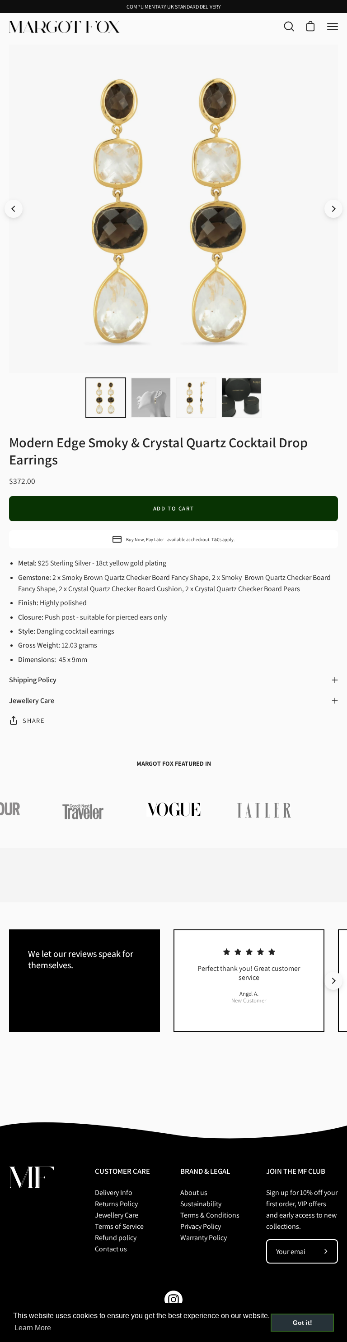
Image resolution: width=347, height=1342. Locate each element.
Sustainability (200, 1204)
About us (193, 1192)
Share (34, 720)
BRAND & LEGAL (205, 1171)
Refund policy (115, 1237)
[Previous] (14, 209)
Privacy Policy (200, 1226)
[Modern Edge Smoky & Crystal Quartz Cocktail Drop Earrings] (105, 397)
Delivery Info (113, 1192)
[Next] (333, 209)
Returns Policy (116, 1204)
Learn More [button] (32, 1328)
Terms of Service (119, 1226)
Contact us (111, 1249)
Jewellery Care (31, 700)
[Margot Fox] (65, 27)
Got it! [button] (302, 1322)
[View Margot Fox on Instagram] (173, 1300)
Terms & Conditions (209, 1215)
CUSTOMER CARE (122, 1171)
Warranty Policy (203, 1237)
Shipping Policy (32, 680)
